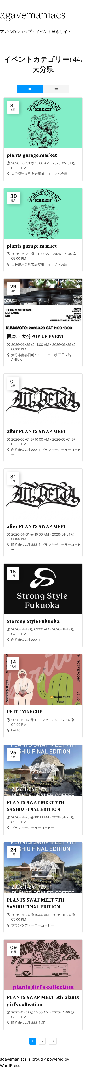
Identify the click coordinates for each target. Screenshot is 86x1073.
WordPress (10, 1065)
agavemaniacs (33, 14)
